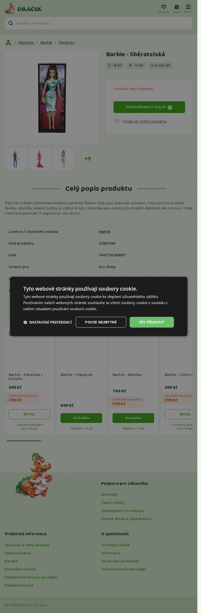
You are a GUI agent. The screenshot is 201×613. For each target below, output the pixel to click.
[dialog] (99, 306)
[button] (47, 322)
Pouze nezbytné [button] (101, 322)
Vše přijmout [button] (152, 322)
